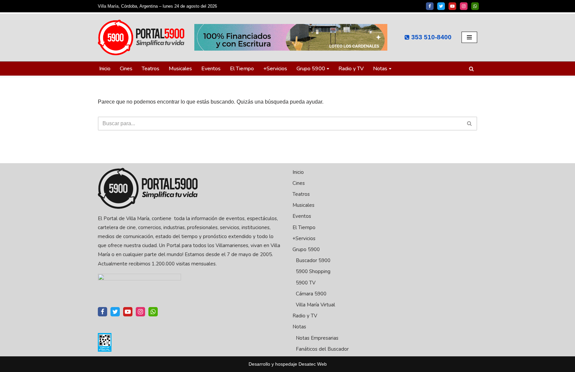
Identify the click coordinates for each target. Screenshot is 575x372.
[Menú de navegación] (469, 37)
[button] (328, 69)
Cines (126, 68)
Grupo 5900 (306, 249)
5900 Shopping (313, 271)
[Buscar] (471, 68)
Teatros (150, 68)
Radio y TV (351, 68)
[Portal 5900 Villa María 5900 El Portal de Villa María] (141, 37)
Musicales (180, 68)
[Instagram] (464, 6)
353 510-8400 (431, 37)
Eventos (211, 68)
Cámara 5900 (311, 293)
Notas (299, 326)
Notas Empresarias (317, 338)
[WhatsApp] (475, 6)
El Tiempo (242, 68)
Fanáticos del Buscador (322, 349)
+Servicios (275, 68)
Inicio (104, 68)
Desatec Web (312, 364)
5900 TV (305, 282)
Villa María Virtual (315, 304)
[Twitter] (441, 6)
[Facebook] (430, 6)
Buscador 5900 (313, 260)
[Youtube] (452, 6)
